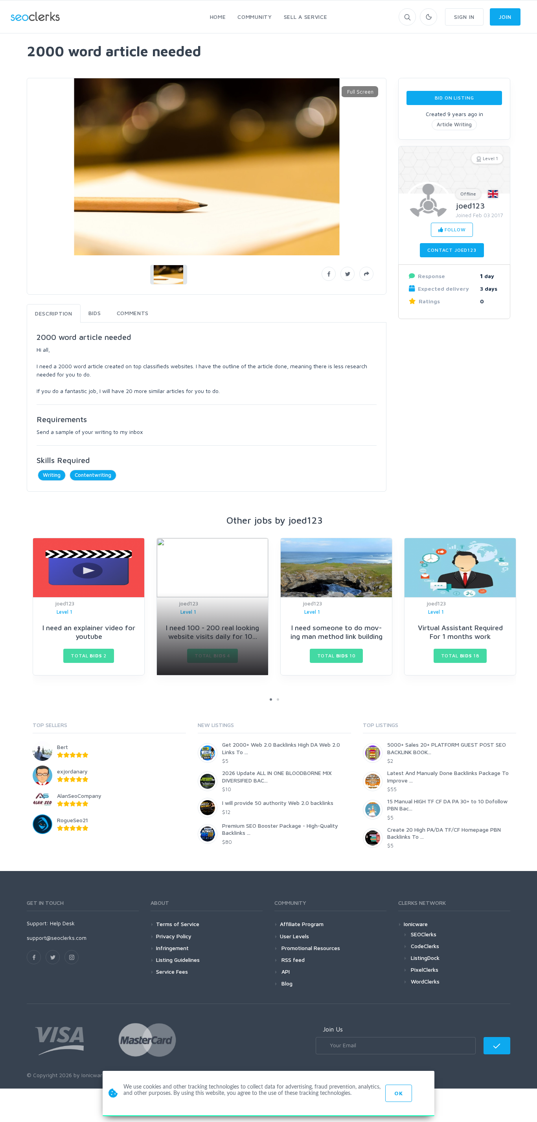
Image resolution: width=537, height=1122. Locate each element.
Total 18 (460, 656)
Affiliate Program (302, 924)
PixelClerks (424, 969)
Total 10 (336, 656)
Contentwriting (93, 475)
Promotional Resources (310, 948)
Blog (286, 983)
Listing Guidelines (178, 959)
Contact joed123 (451, 250)
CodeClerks (425, 946)
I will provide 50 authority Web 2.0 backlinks (277, 802)
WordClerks (425, 981)
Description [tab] (53, 313)
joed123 (470, 205)
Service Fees (172, 971)
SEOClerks (423, 934)
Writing (52, 475)
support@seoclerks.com (56, 937)
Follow (454, 230)
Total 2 (88, 656)
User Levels (294, 936)
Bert (62, 747)
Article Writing (454, 124)
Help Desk (62, 923)
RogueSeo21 (72, 820)
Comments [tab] (133, 313)
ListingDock (425, 957)
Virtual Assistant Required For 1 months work (460, 632)
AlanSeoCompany (79, 795)
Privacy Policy (173, 936)
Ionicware (416, 924)
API (285, 971)
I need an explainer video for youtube (88, 632)
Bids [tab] (94, 313)
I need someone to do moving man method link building (337, 632)
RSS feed (292, 959)
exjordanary (72, 771)
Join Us (333, 1029)
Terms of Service (177, 924)
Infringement (172, 948)
